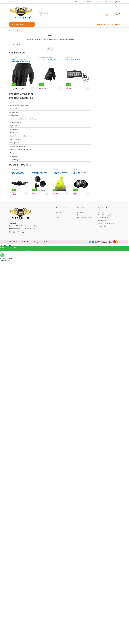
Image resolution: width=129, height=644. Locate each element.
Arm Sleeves (13, 112)
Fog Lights (69, 57)
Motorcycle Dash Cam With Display (20, 149)
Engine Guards (13, 126)
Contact (58, 215)
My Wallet (117, 2)
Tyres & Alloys (14, 160)
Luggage (13, 143)
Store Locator (80, 2)
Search (50, 49)
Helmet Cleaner (14, 129)
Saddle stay (13, 156)
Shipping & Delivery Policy (106, 223)
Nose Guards (15, 169)
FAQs (57, 218)
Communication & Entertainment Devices (22, 119)
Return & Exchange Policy (106, 215)
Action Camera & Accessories (19, 105)
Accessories (13, 102)
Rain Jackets (56, 169)
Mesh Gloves (48, 57)
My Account (107, 2)
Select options (32, 88)
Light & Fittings (14, 139)
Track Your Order (94, 2)
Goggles (75, 169)
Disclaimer (101, 212)
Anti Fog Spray (13, 108)
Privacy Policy (102, 226)
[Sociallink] (9, 232)
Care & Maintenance (104, 218)
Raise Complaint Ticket (84, 218)
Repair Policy (102, 220)
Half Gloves (42, 57)
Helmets (12, 132)
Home (11, 31)
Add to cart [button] (87, 88)
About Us (58, 212)
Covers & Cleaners (15, 122)
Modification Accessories (17, 146)
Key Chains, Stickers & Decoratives (20, 136)
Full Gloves (14, 57)
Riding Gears (14, 153)
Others (33, 169)
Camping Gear (13, 115)
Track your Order (82, 215)
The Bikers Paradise (15, 2)
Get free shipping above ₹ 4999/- (108, 24)
